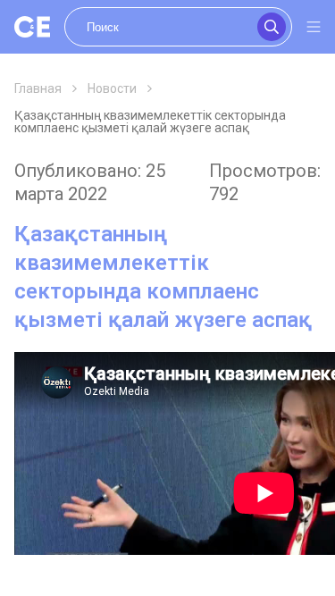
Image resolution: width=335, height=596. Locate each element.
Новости (112, 88)
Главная (38, 88)
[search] (178, 26)
